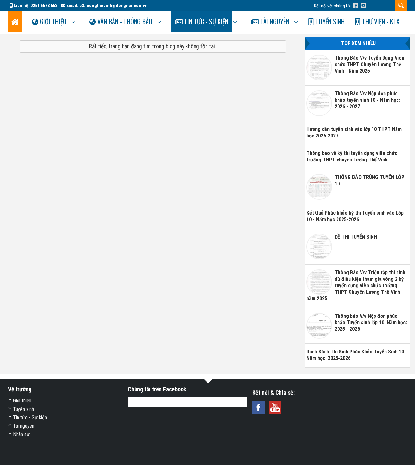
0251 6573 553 (43, 5)
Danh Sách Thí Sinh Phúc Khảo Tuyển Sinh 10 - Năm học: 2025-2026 (356, 355)
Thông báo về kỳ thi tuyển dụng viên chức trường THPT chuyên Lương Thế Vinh (351, 156)
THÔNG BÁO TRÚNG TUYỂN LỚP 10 (369, 180)
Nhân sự (21, 434)
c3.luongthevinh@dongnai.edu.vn (113, 5)
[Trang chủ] (15, 21)
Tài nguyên (274, 21)
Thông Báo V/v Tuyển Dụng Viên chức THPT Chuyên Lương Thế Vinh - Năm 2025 (369, 64)
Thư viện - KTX (380, 21)
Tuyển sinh (329, 21)
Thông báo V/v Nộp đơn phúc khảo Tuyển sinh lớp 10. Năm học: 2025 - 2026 (371, 322)
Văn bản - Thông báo (124, 21)
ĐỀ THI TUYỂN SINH (356, 237)
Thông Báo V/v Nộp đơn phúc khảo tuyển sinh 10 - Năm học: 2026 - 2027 (367, 100)
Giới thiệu (52, 21)
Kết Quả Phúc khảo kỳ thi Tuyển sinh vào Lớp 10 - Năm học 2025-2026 (355, 216)
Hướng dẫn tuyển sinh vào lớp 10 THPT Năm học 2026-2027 (354, 132)
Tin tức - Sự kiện (205, 21)
